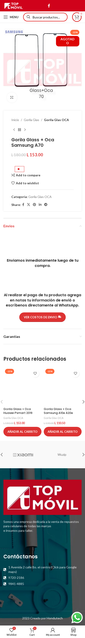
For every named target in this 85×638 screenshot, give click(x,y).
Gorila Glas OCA (56, 120)
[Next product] (25, 129)
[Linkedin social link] (40, 205)
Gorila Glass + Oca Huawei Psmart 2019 (17, 411)
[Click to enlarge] (12, 97)
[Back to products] (19, 129)
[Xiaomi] (22, 454)
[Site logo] (13, 5)
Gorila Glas (31, 120)
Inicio (15, 120)
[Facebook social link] (48, 5)
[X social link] (29, 205)
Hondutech (55, 618)
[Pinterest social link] (34, 205)
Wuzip (62, 454)
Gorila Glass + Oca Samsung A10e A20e (58, 411)
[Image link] (42, 497)
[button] (22, 431)
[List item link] (42, 569)
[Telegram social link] (46, 205)
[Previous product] (14, 129)
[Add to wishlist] (35, 373)
